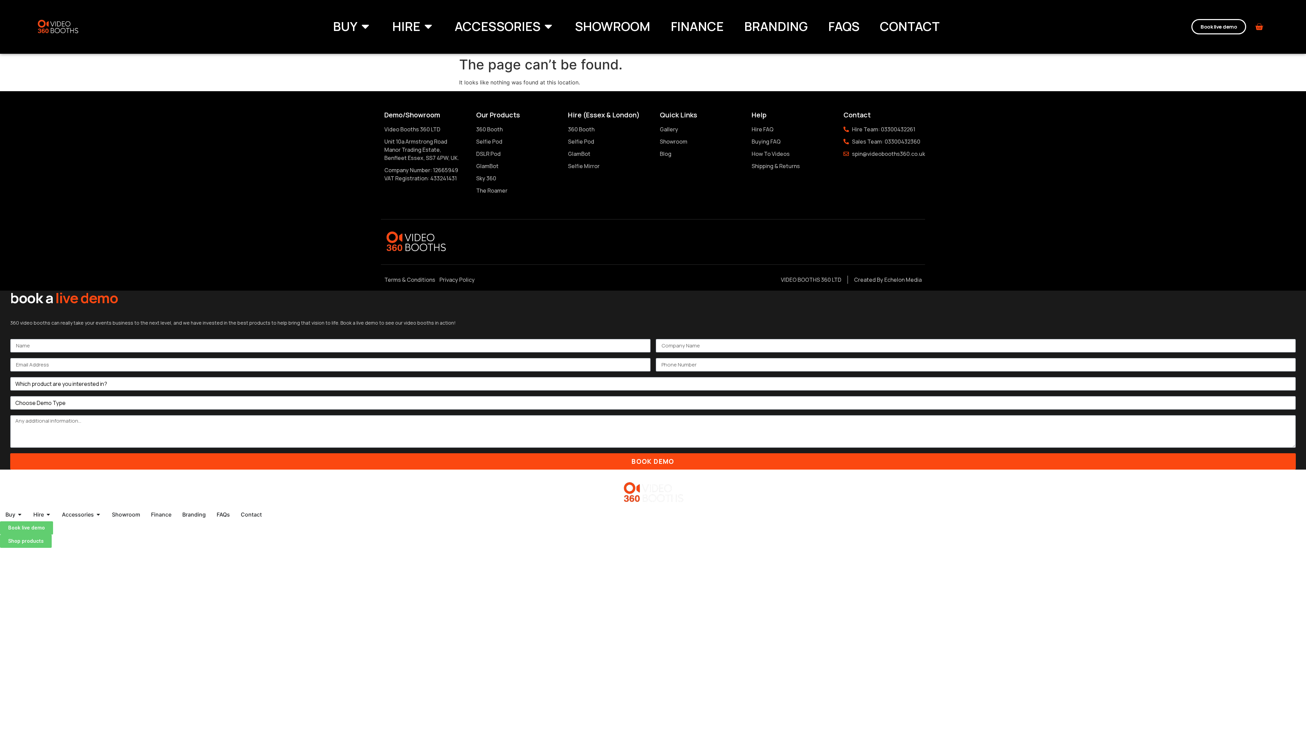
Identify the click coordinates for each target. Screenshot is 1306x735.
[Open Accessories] (548, 26)
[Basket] (1259, 27)
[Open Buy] (365, 26)
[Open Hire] (428, 26)
